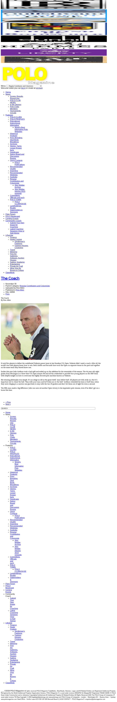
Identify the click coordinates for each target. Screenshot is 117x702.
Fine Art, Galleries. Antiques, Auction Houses (17, 257)
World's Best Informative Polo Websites (21, 129)
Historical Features (14, 135)
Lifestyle (9, 235)
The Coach (10, 278)
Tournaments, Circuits (15, 112)
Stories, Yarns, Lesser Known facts (16, 148)
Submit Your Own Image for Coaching (17, 225)
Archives (13, 144)
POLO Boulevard (12, 216)
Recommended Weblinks (16, 174)
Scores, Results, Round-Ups (16, 97)
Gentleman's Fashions (20, 243)
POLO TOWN (15, 200)
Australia (13, 177)
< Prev (8, 402)
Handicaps (14, 152)
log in (23, 88)
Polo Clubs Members (14, 108)
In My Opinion (15, 105)
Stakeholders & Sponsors (16, 211)
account (39, 88)
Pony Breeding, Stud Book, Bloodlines (16, 140)
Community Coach (13, 221)
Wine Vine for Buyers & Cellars (17, 269)
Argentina (14, 171)
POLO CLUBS (16, 117)
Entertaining (15, 264)
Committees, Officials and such (17, 197)
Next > (8, 404)
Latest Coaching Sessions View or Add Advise (17, 231)
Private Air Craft (16, 266)
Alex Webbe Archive (20, 186)
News (7, 94)
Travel (12, 250)
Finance (13, 237)
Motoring (13, 252)
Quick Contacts (16, 160)
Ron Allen (20, 290)
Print (7, 294)
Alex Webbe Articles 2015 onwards (20, 191)
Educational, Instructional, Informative (15, 123)
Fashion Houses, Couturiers (21, 247)
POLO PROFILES (17, 119)
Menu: (3, 86)
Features (9, 115)
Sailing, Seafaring (17, 262)
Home (8, 92)
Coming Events (12, 218)
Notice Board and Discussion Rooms (17, 156)
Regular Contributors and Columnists (17, 181)
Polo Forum (10, 214)
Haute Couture (16, 239)
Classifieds (10, 272)
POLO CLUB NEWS (15, 102)
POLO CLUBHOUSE (20, 203)
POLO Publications (20, 164)
